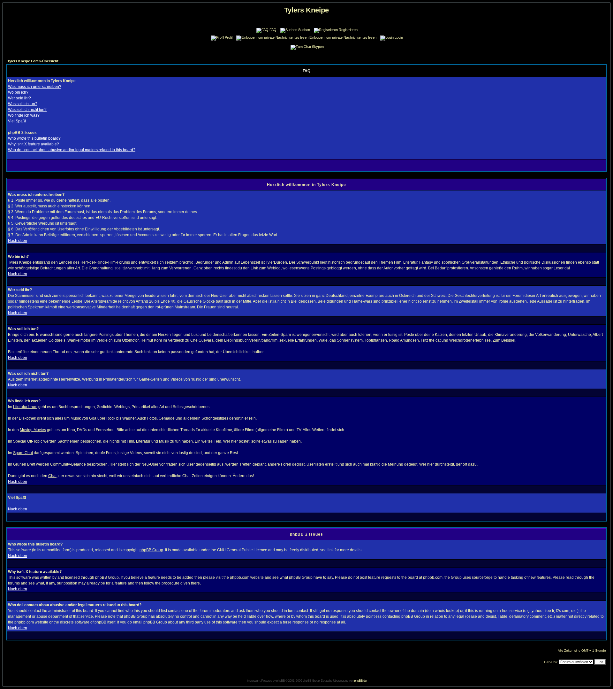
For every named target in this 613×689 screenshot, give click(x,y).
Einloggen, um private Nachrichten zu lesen (342, 37)
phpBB (280, 680)
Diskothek (27, 418)
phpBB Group (151, 550)
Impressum (253, 680)
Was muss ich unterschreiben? (34, 86)
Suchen (304, 30)
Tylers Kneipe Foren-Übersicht (32, 61)
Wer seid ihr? (19, 98)
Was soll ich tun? (22, 104)
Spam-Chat (23, 453)
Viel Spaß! (17, 121)
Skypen (318, 47)
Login (399, 37)
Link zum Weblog (266, 268)
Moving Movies (33, 430)
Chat (52, 476)
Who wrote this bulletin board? (34, 138)
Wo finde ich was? (24, 115)
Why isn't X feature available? (33, 144)
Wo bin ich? (18, 92)
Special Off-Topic (27, 441)
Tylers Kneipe (306, 10)
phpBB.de (360, 680)
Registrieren (348, 30)
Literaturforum (25, 407)
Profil (228, 37)
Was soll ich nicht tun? (27, 109)
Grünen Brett (24, 464)
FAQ (272, 30)
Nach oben (17, 240)
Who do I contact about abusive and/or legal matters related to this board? (71, 150)
